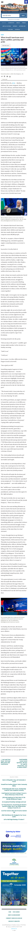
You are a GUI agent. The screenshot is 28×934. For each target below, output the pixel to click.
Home (10, 912)
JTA (13, 83)
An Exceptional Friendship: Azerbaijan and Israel (14, 802)
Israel (18, 22)
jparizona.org (14, 928)
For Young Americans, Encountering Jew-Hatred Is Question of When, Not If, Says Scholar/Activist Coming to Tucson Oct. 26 (14, 806)
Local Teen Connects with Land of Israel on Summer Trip (14, 811)
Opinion (15, 26)
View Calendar (16, 912)
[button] (26, 2)
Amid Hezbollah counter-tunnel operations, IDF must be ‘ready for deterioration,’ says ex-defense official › (22, 763)
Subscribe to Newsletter (14, 921)
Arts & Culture (6, 26)
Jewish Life (22, 26)
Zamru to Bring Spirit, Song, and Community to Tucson (14, 780)
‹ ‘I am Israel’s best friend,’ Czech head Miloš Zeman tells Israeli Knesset (5, 762)
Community (11, 22)
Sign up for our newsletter (13, 19)
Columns (10, 29)
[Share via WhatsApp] (10, 76)
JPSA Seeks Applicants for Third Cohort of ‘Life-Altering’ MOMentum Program (14, 798)
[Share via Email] (7, 76)
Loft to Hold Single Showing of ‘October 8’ (14, 819)
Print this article (6, 45)
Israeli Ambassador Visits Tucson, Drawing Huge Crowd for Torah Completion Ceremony (14, 789)
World (24, 22)
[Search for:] (10, 15)
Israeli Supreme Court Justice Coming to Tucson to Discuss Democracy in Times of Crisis (14, 793)
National (17, 29)
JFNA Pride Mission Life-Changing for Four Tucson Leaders (14, 815)
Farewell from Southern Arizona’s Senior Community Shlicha (14, 785)
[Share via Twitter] (2, 76)
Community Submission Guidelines (14, 918)
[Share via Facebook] (4, 76)
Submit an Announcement (14, 915)
